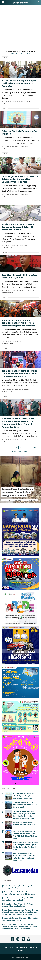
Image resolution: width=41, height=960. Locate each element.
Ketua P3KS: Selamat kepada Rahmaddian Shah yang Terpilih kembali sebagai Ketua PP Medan (18, 323)
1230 (34, 447)
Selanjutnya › (16, 451)
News (5, 58)
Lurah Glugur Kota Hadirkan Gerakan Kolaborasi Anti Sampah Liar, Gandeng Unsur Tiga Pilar (20, 179)
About (7, 947)
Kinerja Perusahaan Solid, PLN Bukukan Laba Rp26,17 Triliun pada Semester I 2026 (25, 805)
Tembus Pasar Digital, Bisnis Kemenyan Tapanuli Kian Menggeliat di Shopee (17, 492)
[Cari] (38, 2)
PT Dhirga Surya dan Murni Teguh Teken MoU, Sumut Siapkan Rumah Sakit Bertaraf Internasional (25, 796)
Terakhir (26, 451)
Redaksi (20, 950)
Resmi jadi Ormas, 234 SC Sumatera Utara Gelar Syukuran (20, 276)
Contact (15, 947)
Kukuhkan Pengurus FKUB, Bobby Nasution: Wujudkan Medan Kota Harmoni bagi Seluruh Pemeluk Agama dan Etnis (18, 422)
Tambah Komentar (7, 104)
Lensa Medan (20, 2)
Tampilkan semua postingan (21, 53)
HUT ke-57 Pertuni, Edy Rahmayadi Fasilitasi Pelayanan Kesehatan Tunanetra (19, 83)
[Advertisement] (20, 20)
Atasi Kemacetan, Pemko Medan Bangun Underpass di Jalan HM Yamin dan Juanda (18, 227)
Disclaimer (32, 947)
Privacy (23, 947)
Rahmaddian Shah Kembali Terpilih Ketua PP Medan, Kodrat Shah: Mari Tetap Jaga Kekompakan (19, 374)
